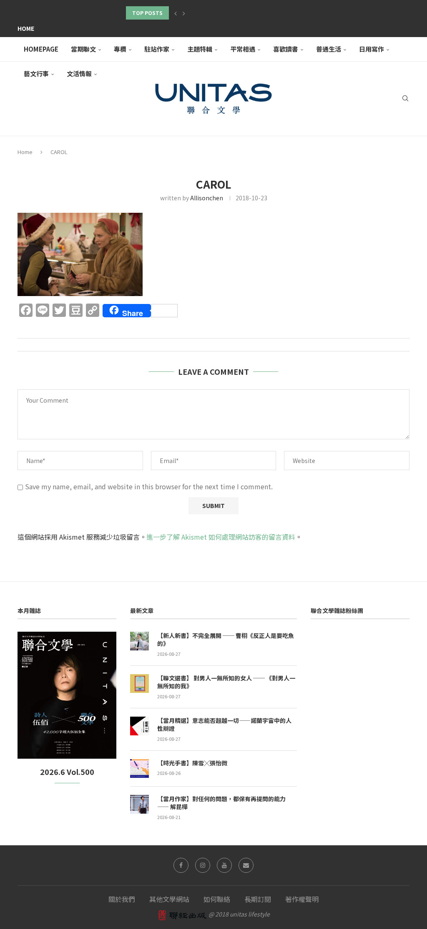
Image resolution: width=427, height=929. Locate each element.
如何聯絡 (216, 899)
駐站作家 (156, 49)
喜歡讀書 (285, 49)
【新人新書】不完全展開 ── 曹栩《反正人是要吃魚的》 (225, 640)
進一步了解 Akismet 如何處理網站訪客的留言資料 (220, 537)
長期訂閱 (257, 899)
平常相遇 (242, 49)
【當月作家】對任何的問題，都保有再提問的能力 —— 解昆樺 (221, 803)
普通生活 (328, 49)
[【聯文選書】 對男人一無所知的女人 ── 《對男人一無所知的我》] (139, 683)
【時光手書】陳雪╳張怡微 (192, 763)
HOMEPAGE (41, 49)
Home (26, 28)
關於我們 (121, 899)
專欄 (120, 49)
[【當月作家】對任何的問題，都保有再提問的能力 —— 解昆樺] (139, 804)
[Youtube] (224, 865)
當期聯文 (83, 49)
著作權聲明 (302, 899)
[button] (175, 13)
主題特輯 (199, 49)
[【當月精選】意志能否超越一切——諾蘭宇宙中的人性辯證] (139, 726)
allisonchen (206, 198)
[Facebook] (180, 865)
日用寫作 (371, 49)
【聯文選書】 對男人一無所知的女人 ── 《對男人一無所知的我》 (226, 682)
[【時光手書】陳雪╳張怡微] (139, 768)
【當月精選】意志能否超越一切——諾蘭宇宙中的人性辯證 (224, 725)
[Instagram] (202, 865)
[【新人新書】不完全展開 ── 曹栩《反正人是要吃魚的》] (139, 641)
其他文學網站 (169, 899)
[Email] (246, 865)
